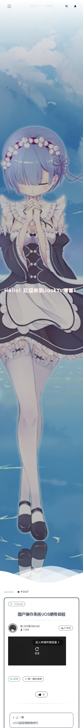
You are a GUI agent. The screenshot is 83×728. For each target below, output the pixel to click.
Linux (19, 604)
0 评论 (67, 628)
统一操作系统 (35, 679)
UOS (15, 679)
